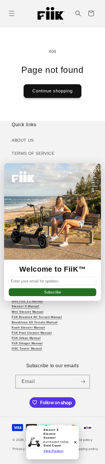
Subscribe (52, 292)
